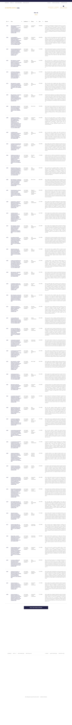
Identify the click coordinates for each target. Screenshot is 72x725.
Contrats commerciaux (33, 39)
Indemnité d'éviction (33, 50)
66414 (7, 60)
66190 (7, 465)
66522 (7, 294)
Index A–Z (12, 2)
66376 (7, 213)
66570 (7, 237)
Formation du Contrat (33, 262)
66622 (7, 155)
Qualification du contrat (33, 96)
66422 (7, 430)
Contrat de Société (33, 467)
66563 (7, 249)
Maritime (32, 26)
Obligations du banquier (33, 194)
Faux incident (33, 397)
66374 (7, 225)
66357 (7, 361)
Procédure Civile (32, 156)
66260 (7, 453)
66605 (7, 167)
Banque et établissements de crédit (33, 191)
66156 (7, 488)
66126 (7, 513)
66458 (7, 407)
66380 (7, 201)
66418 (7, 48)
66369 (7, 350)
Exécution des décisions (33, 421)
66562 (7, 260)
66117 (7, 524)
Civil (32, 237)
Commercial (33, 25)
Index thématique (18, 2)
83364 (7, 37)
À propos (49, 2)
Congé (34, 361)
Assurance (33, 453)
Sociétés (32, 143)
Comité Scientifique (55, 2)
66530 (7, 283)
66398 (7, 179)
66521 (7, 328)
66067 (7, 571)
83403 (7, 25)
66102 (7, 535)
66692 (7, 132)
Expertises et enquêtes (33, 433)
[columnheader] (7, 21)
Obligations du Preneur (33, 62)
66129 (7, 501)
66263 (7, 441)
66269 (7, 340)
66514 (7, 306)
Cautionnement (33, 202)
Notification (33, 157)
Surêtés (32, 201)
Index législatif (26, 2)
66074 (7, 560)
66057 (7, 582)
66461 (7, 395)
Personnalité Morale (33, 145)
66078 (7, 547)
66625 (7, 143)
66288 (7, 117)
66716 (7, 83)
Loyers (34, 106)
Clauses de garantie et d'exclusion (33, 455)
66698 (7, 106)
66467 (7, 384)
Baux (32, 48)
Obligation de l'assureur (33, 573)
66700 (7, 94)
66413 (7, 71)
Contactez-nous (64, 2)
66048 (7, 594)
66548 (7, 272)
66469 (7, 374)
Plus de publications (36, 607)
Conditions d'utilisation (43, 696)
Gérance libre (33, 341)
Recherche (7, 2)
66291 (7, 190)
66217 (7, 317)
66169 (7, 477)
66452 (7, 418)
